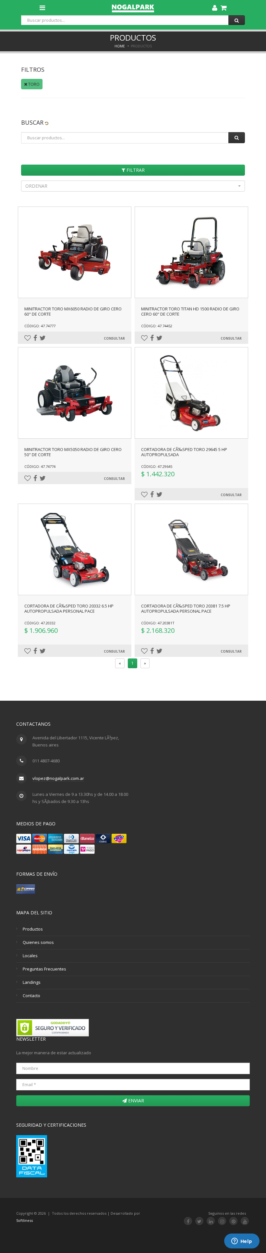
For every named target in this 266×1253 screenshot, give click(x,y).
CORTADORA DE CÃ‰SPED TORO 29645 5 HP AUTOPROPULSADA (184, 451)
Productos (33, 929)
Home (120, 46)
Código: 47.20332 (39, 622)
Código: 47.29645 (156, 466)
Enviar (135, 1100)
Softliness (24, 1220)
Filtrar (135, 170)
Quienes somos (38, 942)
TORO (33, 84)
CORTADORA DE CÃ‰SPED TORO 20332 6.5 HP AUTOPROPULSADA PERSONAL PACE (69, 608)
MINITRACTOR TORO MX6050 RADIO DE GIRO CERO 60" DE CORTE (73, 311)
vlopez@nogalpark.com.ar (58, 778)
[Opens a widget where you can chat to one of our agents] (242, 1242)
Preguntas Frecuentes (44, 969)
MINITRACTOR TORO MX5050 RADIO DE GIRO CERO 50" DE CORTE (73, 451)
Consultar (114, 338)
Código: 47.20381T (158, 622)
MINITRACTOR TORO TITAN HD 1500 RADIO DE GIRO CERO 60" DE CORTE (190, 311)
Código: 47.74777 (39, 325)
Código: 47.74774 (39, 466)
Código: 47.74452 (156, 325)
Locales (30, 956)
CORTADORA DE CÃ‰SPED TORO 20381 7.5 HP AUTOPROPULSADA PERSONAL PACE (185, 608)
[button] (133, 186)
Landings (32, 982)
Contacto (31, 995)
